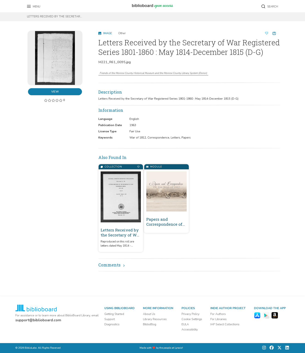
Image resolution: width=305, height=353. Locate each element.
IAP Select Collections (224, 324)
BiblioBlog (149, 324)
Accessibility (190, 329)
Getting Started (114, 314)
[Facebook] (270, 348)
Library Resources (155, 319)
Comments (109, 265)
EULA (185, 324)
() (153, 73)
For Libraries (218, 319)
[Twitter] (278, 348)
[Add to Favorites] (138, 166)
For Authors (218, 314)
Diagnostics (112, 324)
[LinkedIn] (286, 348)
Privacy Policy (190, 314)
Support (109, 319)
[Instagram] (264, 348)
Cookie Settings (192, 319)
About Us (149, 314)
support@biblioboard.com (38, 320)
